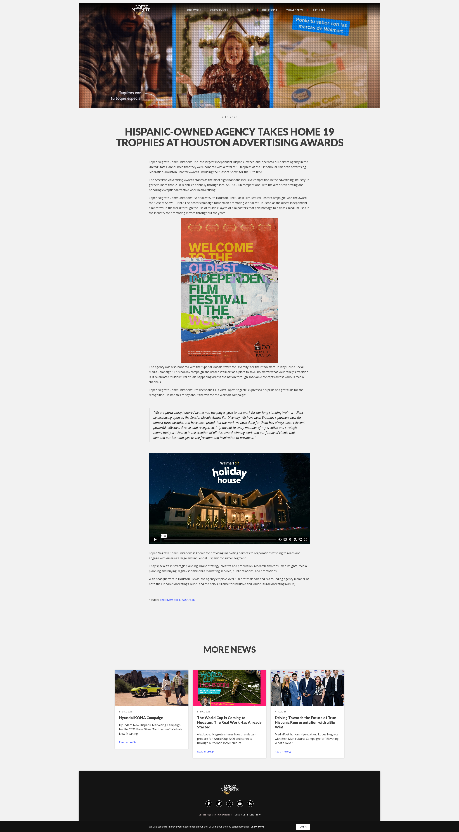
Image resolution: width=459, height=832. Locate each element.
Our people (270, 9)
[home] (141, 10)
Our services (219, 9)
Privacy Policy (254, 814)
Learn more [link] (257, 826)
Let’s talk (318, 9)
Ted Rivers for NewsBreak (177, 600)
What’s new (294, 9)
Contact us (240, 814)
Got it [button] (303, 826)
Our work (194, 9)
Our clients (245, 9)
